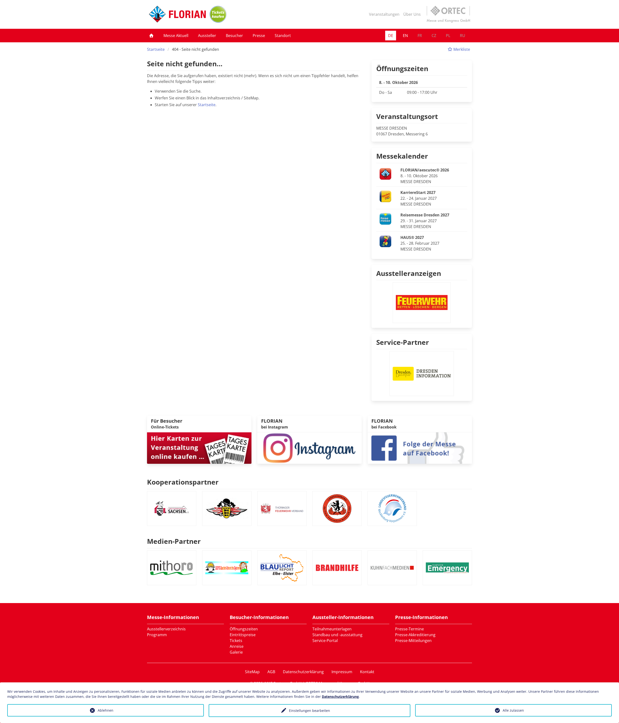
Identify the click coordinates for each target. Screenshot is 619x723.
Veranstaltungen (384, 14)
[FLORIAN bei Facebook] (420, 447)
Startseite (156, 49)
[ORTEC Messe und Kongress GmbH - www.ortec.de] (448, 14)
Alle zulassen (513, 710)
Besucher (234, 35)
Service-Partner (402, 342)
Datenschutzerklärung (303, 671)
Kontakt (367, 671)
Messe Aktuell (175, 35)
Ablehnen (105, 710)
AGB (271, 671)
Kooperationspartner (183, 482)
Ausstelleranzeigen (408, 273)
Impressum (342, 671)
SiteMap (252, 671)
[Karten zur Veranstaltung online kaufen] (199, 447)
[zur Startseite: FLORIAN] (177, 14)
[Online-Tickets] (218, 14)
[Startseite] (151, 35)
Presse (259, 35)
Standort (283, 35)
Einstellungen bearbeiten (309, 710)
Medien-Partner (174, 541)
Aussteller (207, 35)
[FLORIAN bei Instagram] (309, 447)
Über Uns (412, 14)
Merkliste (461, 49)
